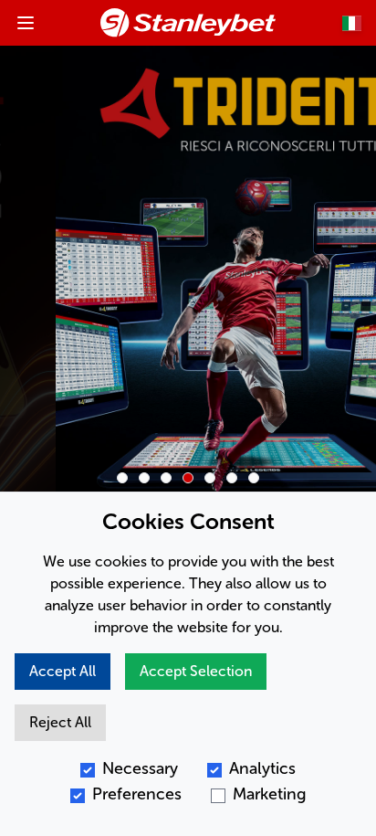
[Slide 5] (209, 477)
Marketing (270, 794)
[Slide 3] (166, 477)
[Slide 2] (144, 477)
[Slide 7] (253, 477)
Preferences (137, 794)
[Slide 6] (231, 477)
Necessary (140, 768)
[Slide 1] (122, 477)
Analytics (262, 768)
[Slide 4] (188, 477)
